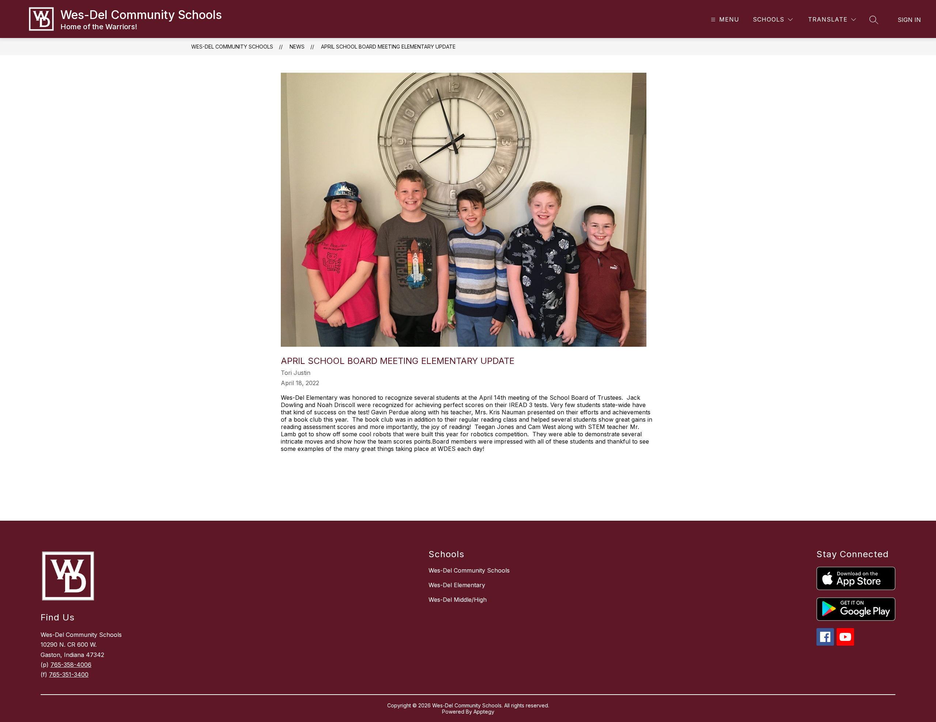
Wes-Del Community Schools (232, 46)
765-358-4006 (70, 664)
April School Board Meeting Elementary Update (388, 46)
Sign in (909, 19)
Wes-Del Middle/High (458, 599)
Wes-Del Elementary (457, 585)
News (297, 46)
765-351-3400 (68, 674)
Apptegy (483, 711)
